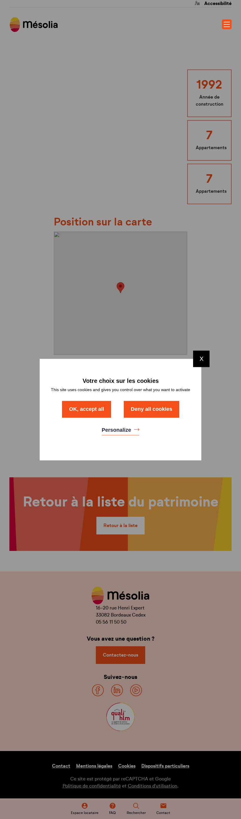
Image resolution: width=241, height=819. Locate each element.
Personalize (117, 430)
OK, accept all (86, 409)
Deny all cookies (151, 409)
